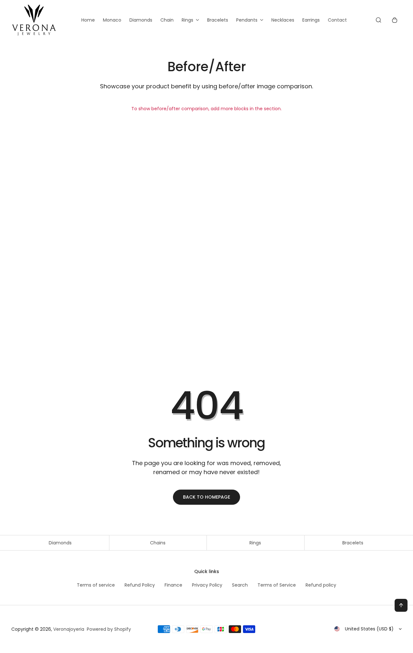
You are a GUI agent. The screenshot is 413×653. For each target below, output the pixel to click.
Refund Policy (140, 585)
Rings (187, 20)
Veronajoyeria (68, 629)
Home (88, 20)
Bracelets (217, 20)
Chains (158, 543)
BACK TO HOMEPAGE (206, 497)
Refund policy (321, 585)
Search (240, 585)
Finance (173, 585)
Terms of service (96, 585)
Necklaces (282, 20)
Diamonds (140, 20)
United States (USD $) (369, 629)
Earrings (311, 20)
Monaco (112, 20)
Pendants (246, 20)
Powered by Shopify (109, 629)
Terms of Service (276, 585)
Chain (167, 20)
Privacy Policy (207, 585)
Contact (337, 20)
